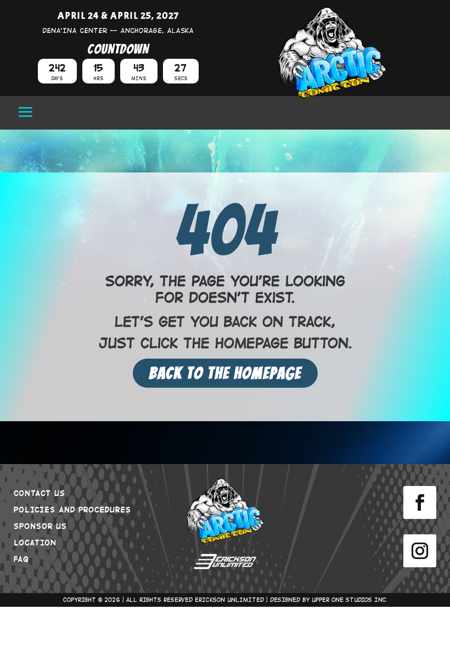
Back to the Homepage (225, 373)
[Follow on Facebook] (419, 502)
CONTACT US (39, 493)
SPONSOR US (40, 525)
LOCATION (35, 542)
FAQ (21, 558)
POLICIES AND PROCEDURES (72, 509)
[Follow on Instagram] (419, 550)
